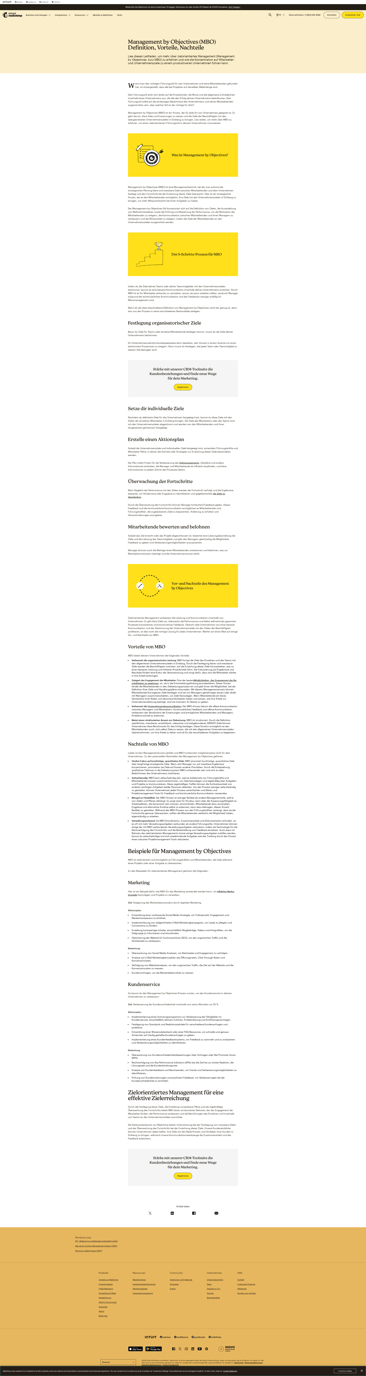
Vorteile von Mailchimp (108, 1280)
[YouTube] (200, 1349)
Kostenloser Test (352, 15)
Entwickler (174, 1284)
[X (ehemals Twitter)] (180, 1349)
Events (173, 1289)
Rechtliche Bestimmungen (151, 1365)
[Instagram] (186, 1349)
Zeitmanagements (189, 462)
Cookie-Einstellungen (171, 1365)
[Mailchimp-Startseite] (12, 15)
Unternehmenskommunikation (164, 706)
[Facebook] (173, 1349)
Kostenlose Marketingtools (144, 1284)
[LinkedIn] (192, 1349)
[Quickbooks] (43, 2)
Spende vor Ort (213, 1289)
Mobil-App (103, 1316)
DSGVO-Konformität (108, 1302)
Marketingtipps (139, 1280)
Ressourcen (80, 15)
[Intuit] (7, 2)
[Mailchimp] (56, 2)
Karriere (210, 1293)
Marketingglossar (140, 1289)
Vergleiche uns (105, 1298)
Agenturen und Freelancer (181, 1280)
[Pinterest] (206, 1349)
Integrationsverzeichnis (143, 1293)
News (209, 1284)
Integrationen (61, 15)
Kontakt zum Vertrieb (246, 1293)
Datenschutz (239, 1363)
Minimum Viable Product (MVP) (88, 1251)
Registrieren (183, 387)
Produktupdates (106, 1284)
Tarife (119, 15)
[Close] (361, 1370)
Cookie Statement (230, 1371)
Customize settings (345, 1371)
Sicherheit (103, 1307)
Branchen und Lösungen (36, 15)
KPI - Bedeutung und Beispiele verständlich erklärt (96, 1241)
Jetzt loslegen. (234, 7)
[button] (280, 14)
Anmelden (331, 15)
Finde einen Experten (246, 1284)
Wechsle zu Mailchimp (103, 15)
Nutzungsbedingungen (253, 1363)
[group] (280, 14)
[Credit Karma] (31, 2)
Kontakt (240, 1280)
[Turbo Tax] (19, 2)
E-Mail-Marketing (106, 1289)
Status (101, 1311)
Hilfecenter (242, 1289)
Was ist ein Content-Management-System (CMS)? (96, 1246)
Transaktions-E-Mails (107, 1293)
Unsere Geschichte (215, 1280)
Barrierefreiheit (213, 1298)
